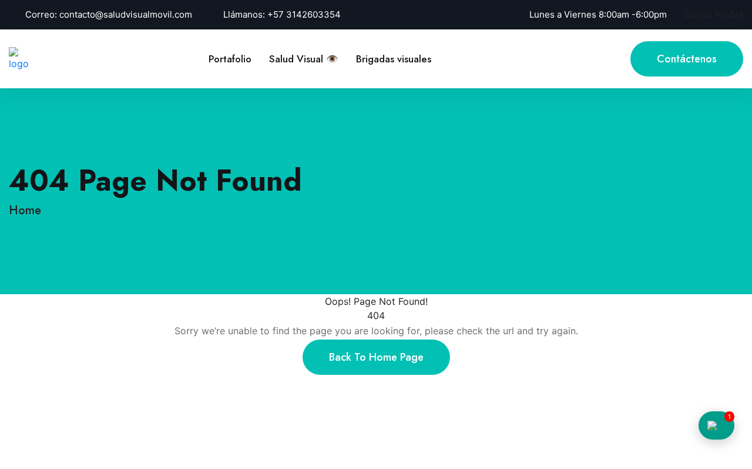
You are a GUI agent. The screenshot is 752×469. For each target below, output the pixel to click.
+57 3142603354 (304, 14)
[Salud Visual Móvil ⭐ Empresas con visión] (19, 58)
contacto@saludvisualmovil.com (125, 14)
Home (28, 210)
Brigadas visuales (393, 59)
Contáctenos (687, 58)
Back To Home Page (376, 357)
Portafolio (230, 59)
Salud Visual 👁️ (303, 59)
